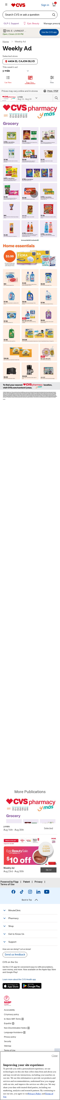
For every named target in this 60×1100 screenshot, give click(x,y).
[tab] (8, 79)
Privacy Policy (34, 1093)
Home (6, 42)
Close (55, 1055)
